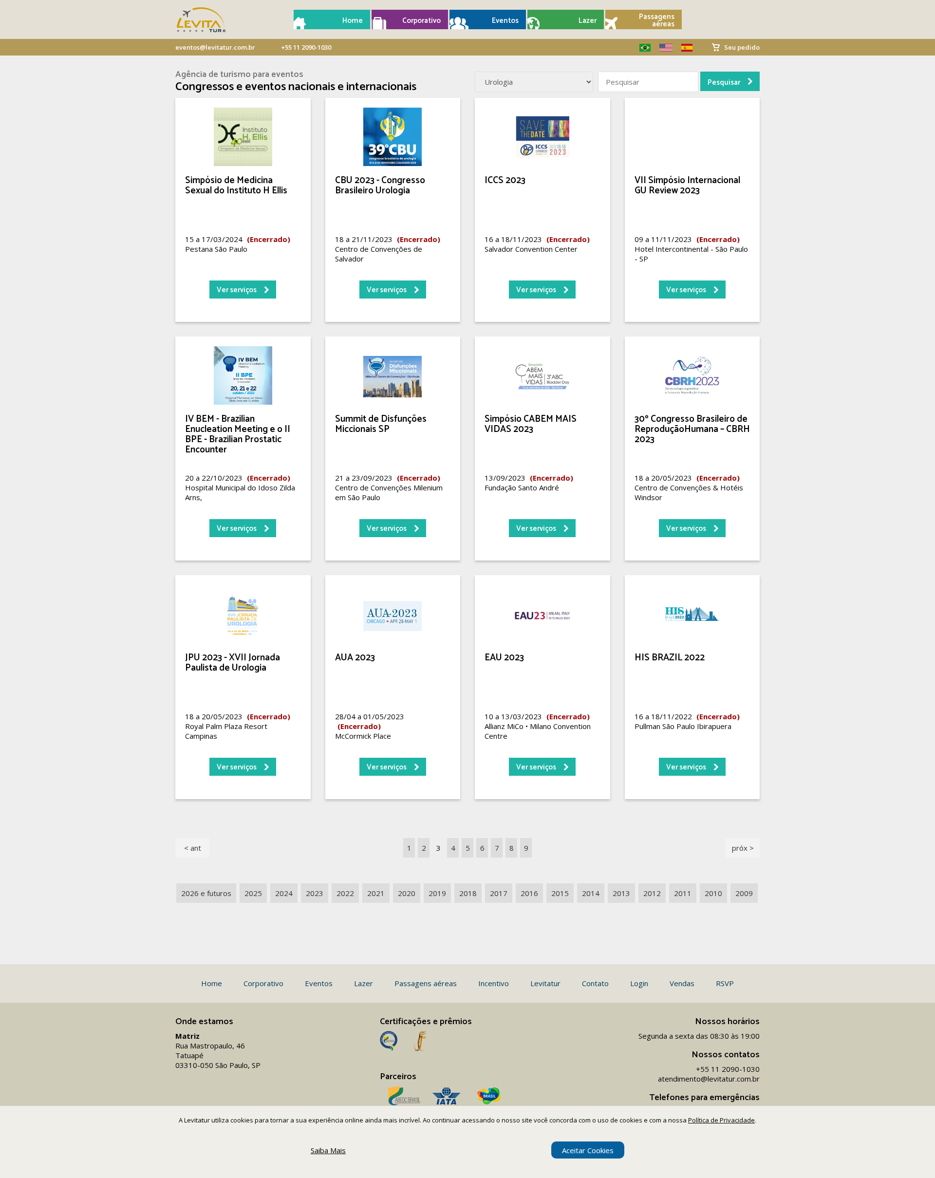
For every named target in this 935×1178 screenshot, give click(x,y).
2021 (376, 893)
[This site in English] (662, 48)
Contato (595, 983)
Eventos (505, 20)
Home (352, 20)
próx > (743, 848)
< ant (192, 848)
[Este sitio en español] (683, 48)
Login (639, 983)
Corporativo (421, 20)
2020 (406, 893)
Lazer (588, 20)
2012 (652, 893)
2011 (683, 893)
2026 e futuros (206, 893)
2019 (437, 893)
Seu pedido (742, 47)
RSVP (725, 983)
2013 (621, 893)
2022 (345, 893)
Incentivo (493, 983)
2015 (560, 893)
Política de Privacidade (721, 1120)
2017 (498, 893)
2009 (744, 893)
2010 (713, 893)
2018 (468, 893)
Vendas (682, 983)
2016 (529, 893)
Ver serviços (237, 290)
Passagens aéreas (656, 20)
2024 (284, 893)
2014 (590, 893)
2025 (253, 893)
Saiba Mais (328, 1150)
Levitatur (545, 983)
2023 (314, 893)
